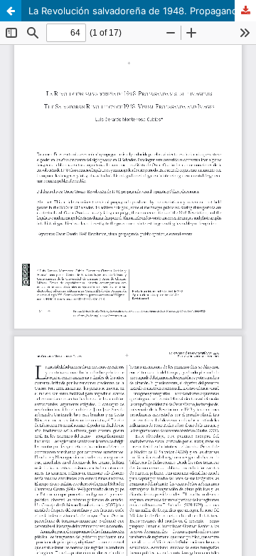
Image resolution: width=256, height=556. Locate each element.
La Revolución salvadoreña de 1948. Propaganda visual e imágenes (142, 10)
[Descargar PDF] (245, 10)
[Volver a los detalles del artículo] (10, 10)
